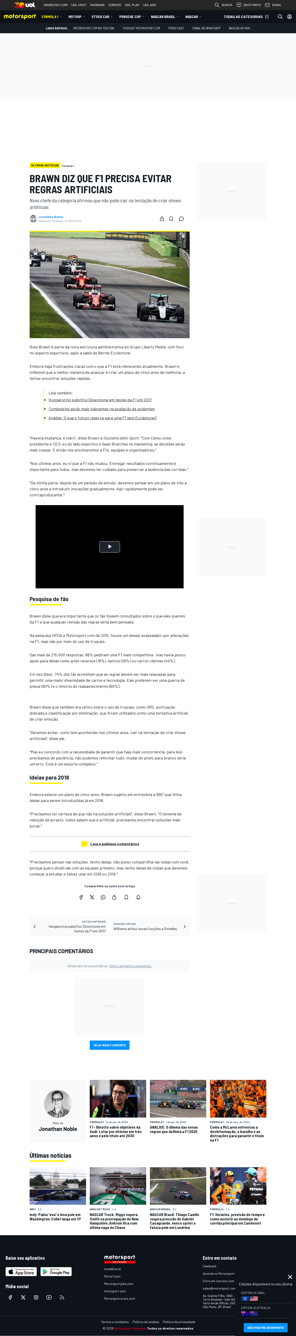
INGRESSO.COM (56, 5)
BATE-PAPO (252, 5)
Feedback (209, 1266)
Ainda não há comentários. (110, 966)
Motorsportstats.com (119, 1298)
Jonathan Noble (50, 216)
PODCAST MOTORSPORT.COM (141, 28)
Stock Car (100, 16)
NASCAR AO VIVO (239, 28)
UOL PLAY (132, 5)
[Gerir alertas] (138, 897)
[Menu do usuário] (289, 16)
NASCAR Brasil (163, 16)
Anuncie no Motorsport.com (222, 1273)
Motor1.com (112, 1276)
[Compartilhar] (161, 218)
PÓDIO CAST (176, 28)
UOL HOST (78, 5)
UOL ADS (149, 5)
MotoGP (74, 16)
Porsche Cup (130, 16)
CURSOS (114, 5)
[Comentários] (183, 218)
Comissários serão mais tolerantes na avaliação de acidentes (102, 408)
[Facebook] (81, 897)
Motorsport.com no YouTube (94, 28)
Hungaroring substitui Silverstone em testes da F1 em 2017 (100, 399)
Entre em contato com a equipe (225, 1281)
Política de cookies (146, 1322)
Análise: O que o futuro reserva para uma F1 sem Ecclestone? (103, 417)
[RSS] (62, 1297)
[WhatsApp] (103, 897)
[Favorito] (171, 218)
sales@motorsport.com (219, 1288)
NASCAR (191, 16)
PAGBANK (97, 5)
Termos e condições (115, 1322)
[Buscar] (280, 16)
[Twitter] (92, 897)
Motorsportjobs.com (118, 1284)
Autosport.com (115, 1291)
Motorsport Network (130, 1328)
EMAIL (276, 5)
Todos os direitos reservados (170, 1328)
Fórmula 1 (50, 16)
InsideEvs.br (112, 1269)
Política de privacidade (179, 1322)
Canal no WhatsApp (206, 28)
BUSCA (227, 5)
